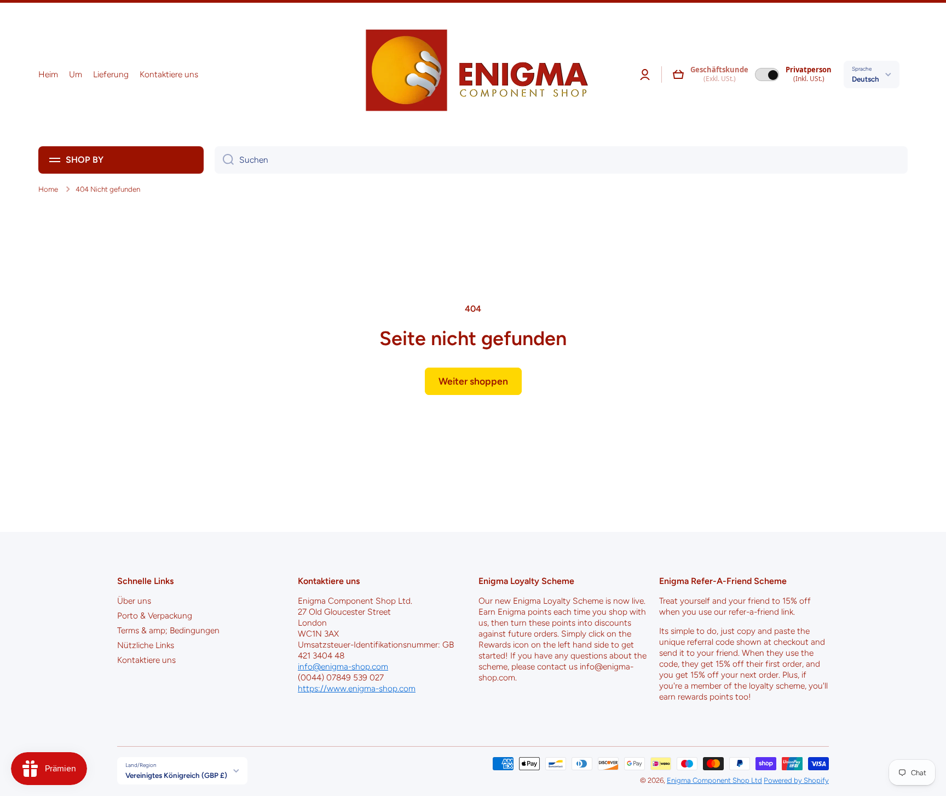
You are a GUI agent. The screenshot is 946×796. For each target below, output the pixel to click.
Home (48, 189)
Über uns (134, 600)
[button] (678, 74)
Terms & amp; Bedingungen (168, 630)
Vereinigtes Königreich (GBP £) (176, 775)
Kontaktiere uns (146, 660)
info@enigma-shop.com (343, 666)
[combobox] (561, 160)
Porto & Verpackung (154, 615)
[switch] (767, 74)
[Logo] (473, 74)
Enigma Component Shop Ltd (714, 780)
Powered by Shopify (796, 780)
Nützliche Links (145, 645)
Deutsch (865, 79)
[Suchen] (224, 160)
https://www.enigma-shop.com (357, 688)
